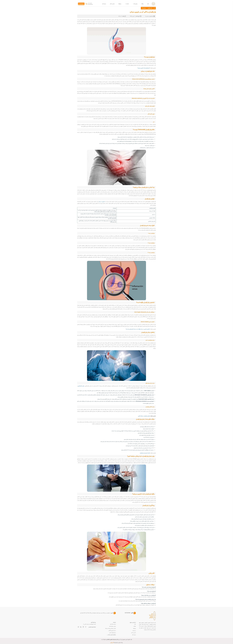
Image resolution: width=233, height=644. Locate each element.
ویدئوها (120, 3)
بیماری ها (144, 8)
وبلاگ (142, 3)
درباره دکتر (104, 3)
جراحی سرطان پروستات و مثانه (110, 628)
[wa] (78, 627)
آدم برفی (112, 642)
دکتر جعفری (150, 8)
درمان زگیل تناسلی (112, 632)
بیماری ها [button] (135, 3)
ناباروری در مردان (102, 201)
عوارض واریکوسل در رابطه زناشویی (144, 416)
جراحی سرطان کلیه (112, 626)
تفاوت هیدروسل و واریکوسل (145, 453)
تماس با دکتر (112, 3)
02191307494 (90, 4)
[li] (80, 627)
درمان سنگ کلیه (113, 624)
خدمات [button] (127, 3)
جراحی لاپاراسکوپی (81, 386)
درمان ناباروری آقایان (112, 630)
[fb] (85, 627)
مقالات (134, 626)
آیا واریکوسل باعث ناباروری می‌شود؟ (143, 68)
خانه (148, 3)
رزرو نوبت (81, 4)
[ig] (83, 627)
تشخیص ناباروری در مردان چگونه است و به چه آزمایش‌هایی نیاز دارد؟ (138, 329)
